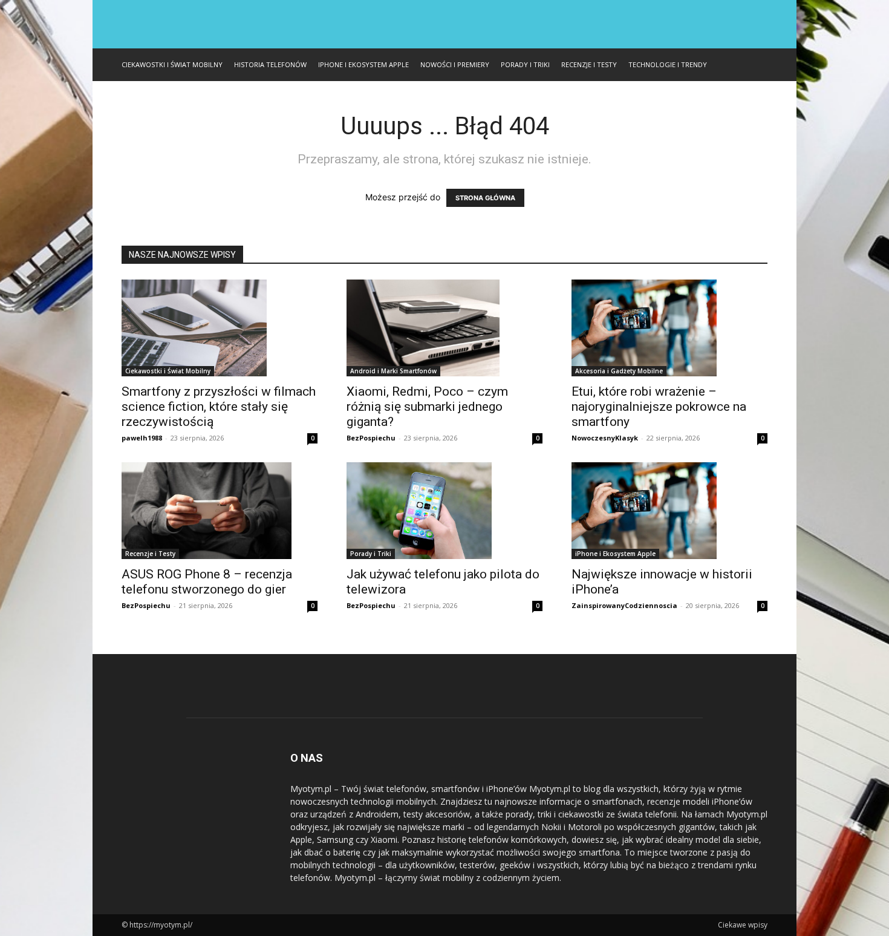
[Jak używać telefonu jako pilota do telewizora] (444, 510)
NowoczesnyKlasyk (605, 437)
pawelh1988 (142, 437)
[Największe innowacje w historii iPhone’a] (669, 510)
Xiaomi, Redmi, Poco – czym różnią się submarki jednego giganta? (427, 406)
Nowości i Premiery (454, 64)
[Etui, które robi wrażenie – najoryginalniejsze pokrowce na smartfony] (669, 328)
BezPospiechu (371, 437)
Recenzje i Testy (589, 64)
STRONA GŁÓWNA (485, 198)
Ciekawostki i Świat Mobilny (172, 64)
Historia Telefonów (270, 64)
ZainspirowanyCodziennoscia (624, 605)
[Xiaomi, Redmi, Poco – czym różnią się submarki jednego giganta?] (444, 328)
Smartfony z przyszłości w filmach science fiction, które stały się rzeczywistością (219, 406)
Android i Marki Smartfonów (393, 371)
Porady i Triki (525, 64)
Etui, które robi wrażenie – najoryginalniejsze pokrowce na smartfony (659, 406)
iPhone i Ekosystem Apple (363, 64)
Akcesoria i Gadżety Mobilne (619, 371)
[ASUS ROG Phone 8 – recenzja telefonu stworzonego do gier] (220, 510)
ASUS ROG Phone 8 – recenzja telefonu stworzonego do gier (207, 582)
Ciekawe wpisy (742, 925)
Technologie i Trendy (667, 64)
